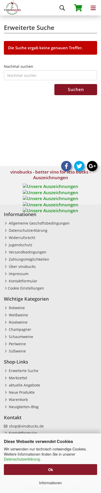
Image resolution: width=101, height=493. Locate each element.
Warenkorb (18, 399)
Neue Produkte (21, 392)
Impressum (18, 273)
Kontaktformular (22, 280)
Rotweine (16, 307)
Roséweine (17, 322)
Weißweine (18, 315)
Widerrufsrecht (21, 237)
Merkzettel (17, 377)
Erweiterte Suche (23, 370)
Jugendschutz (20, 244)
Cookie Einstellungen (26, 288)
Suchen (76, 89)
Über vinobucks (22, 266)
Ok (50, 469)
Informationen (50, 482)
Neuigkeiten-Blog (23, 406)
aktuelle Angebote (24, 385)
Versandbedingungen (27, 252)
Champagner (19, 329)
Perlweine (17, 343)
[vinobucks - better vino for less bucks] (10, 7)
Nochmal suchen (18, 66)
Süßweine (17, 351)
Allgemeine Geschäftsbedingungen (39, 223)
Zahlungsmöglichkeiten (28, 259)
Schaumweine (20, 336)
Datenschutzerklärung (22, 459)
